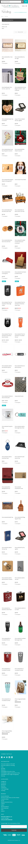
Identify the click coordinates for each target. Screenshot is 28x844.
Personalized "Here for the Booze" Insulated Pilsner (20, 335)
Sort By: (16, 32)
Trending (3, 790)
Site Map (3, 768)
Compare (5, 63)
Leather (3, 803)
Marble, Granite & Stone (6, 802)
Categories (3, 781)
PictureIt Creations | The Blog (8, 765)
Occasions (3, 783)
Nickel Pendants (5, 806)
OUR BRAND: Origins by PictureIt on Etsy (10, 773)
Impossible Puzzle (19, 396)
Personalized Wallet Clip (7, 517)
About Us (3, 770)
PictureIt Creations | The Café (8, 764)
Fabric (2, 805)
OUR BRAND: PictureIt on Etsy (8, 771)
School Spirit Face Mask (20, 179)
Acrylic (2, 800)
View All (2, 811)
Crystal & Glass (5, 799)
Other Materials (4, 808)
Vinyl (2, 809)
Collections (3, 787)
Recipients (3, 784)
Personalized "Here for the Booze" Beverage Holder (7, 304)
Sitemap (3, 776)
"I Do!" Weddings (4, 789)
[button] (14, 20)
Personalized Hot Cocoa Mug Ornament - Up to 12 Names (20, 89)
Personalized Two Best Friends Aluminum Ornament (20, 242)
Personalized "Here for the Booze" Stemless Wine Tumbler (7, 335)
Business (3, 786)
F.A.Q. (2, 767)
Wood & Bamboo (5, 796)
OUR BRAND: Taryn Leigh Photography (10, 774)
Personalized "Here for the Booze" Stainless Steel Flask (20, 304)
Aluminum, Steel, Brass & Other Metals (10, 797)
